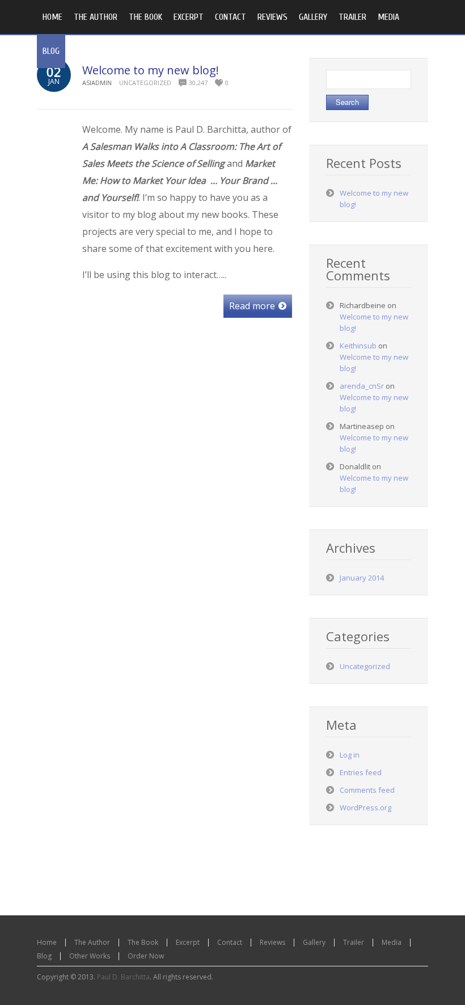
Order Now (146, 956)
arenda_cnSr (362, 386)
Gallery (314, 942)
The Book (143, 942)
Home (47, 942)
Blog (44, 956)
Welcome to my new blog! (150, 70)
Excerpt (188, 942)
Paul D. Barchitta (123, 977)
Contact (229, 942)
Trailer (353, 942)
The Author (92, 942)
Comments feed (367, 790)
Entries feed (361, 772)
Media (391, 942)
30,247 (198, 82)
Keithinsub (358, 345)
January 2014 (362, 578)
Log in (350, 755)
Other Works (89, 956)
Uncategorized (145, 82)
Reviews (272, 942)
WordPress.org (365, 807)
